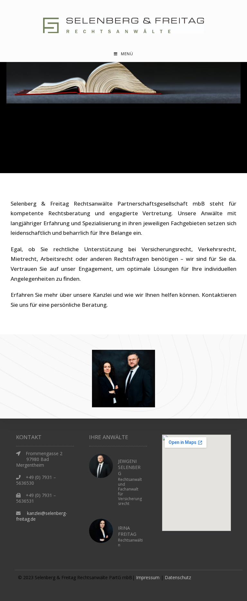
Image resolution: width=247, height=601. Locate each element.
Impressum (148, 577)
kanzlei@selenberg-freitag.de (41, 516)
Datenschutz (178, 577)
